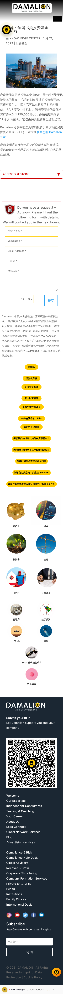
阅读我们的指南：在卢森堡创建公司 (31, 449)
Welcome (12, 795)
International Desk (19, 904)
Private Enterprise (19, 883)
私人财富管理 (31, 398)
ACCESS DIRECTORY (16, 174)
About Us (12, 821)
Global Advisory (17, 862)
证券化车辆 (31, 378)
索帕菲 (31, 367)
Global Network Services (23, 832)
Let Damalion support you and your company (30, 722)
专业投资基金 (31, 386)
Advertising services (20, 842)
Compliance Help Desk (22, 857)
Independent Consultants (24, 806)
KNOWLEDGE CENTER (25, 38)
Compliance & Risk (19, 852)
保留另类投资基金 (31, 407)
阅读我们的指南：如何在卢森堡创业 (31, 438)
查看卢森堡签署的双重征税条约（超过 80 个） (31, 484)
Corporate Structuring (21, 873)
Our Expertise (16, 800)
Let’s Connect (16, 826)
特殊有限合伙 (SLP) (31, 418)
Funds (10, 888)
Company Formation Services (26, 878)
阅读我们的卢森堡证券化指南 (31, 461)
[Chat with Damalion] (56, 972)
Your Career (14, 816)
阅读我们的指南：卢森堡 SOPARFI (31, 472)
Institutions (14, 894)
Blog (9, 837)
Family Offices (16, 899)
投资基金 (21, 43)
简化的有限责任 (31, 426)
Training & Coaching (20, 811)
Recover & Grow (17, 868)
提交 (51, 300)
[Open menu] (6, 30)
